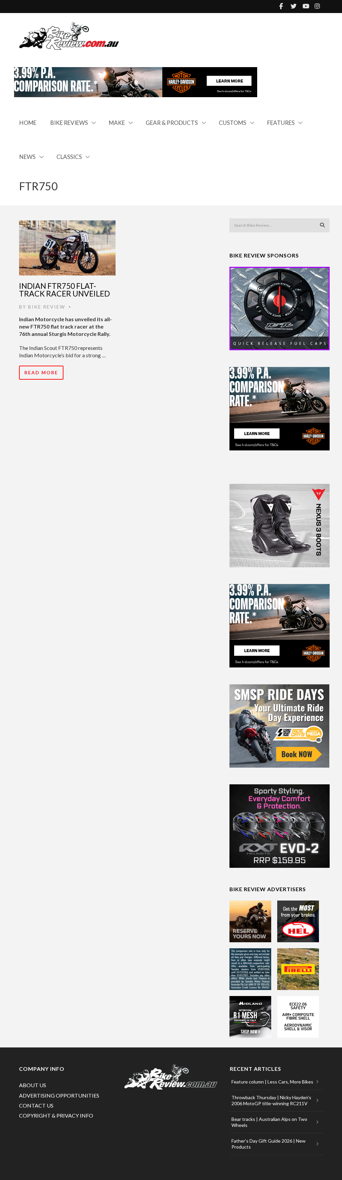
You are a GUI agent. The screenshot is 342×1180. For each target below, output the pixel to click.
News (27, 156)
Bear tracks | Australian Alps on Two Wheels (269, 1122)
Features (281, 122)
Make (117, 122)
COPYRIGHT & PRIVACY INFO (56, 1115)
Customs (232, 122)
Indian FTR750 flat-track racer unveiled (64, 289)
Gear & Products (172, 122)
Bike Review (46, 307)
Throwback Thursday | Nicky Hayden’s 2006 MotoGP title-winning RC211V (271, 1100)
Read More (41, 372)
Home (27, 122)
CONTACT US (36, 1105)
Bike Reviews (69, 122)
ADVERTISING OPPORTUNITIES (59, 1095)
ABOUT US (32, 1085)
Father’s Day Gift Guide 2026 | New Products (268, 1144)
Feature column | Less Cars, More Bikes (272, 1082)
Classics (69, 156)
